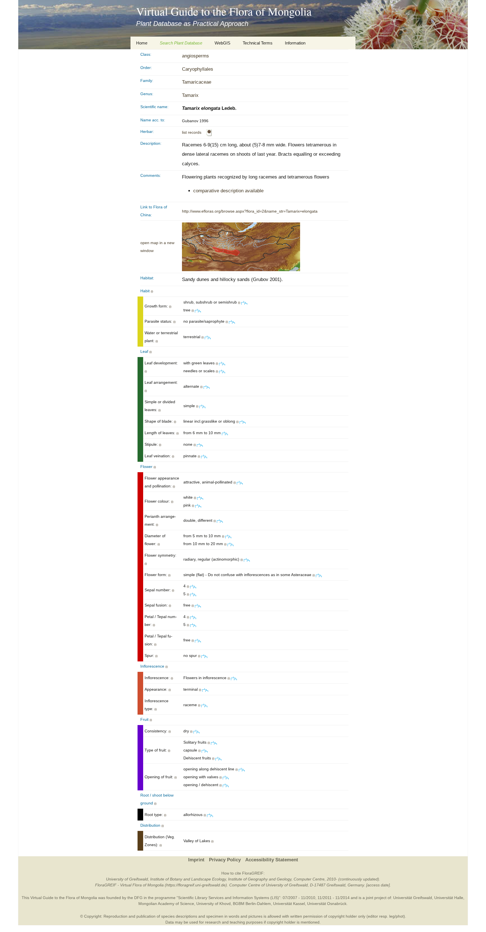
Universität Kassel (289, 903)
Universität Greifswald (412, 897)
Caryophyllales (197, 69)
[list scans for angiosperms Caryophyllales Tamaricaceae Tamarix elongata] (209, 132)
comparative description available (228, 190)
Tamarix (190, 95)
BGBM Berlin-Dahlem (252, 903)
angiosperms (195, 56)
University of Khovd (213, 903)
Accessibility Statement (271, 859)
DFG (138, 897)
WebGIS (222, 43)
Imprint (196, 859)
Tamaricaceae (196, 82)
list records (191, 132)
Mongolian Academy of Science (166, 903)
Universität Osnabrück (326, 903)
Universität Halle (448, 897)
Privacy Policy (225, 859)
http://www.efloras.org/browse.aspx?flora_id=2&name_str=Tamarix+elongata (250, 211)
